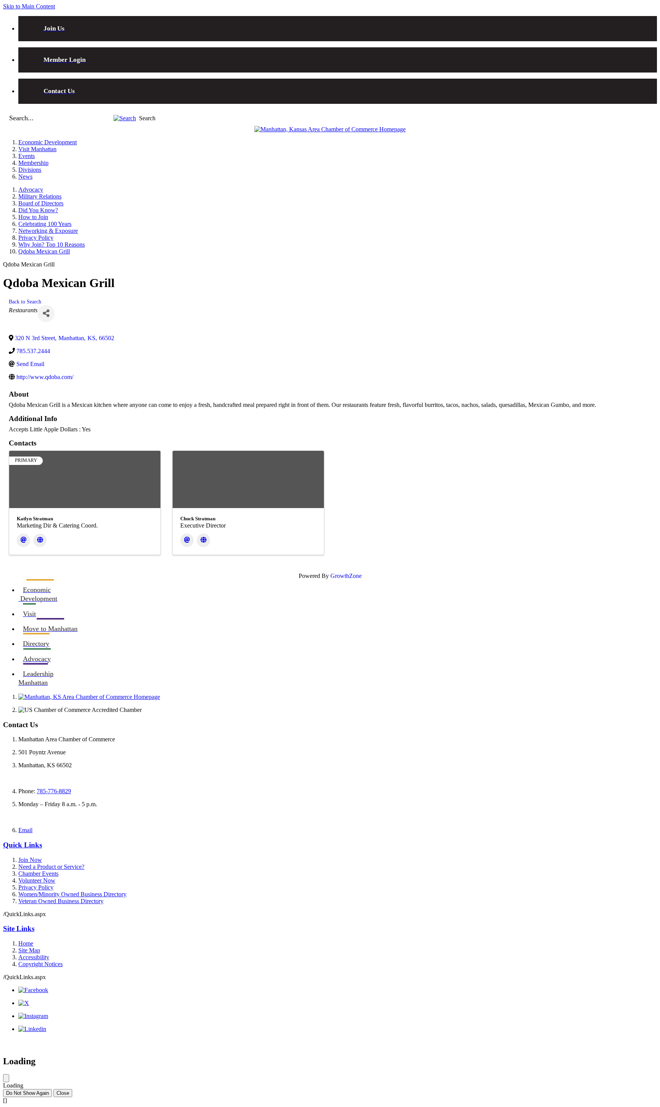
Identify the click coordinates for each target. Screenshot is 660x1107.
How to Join (33, 217)
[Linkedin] (32, 1029)
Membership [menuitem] (33, 163)
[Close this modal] (6, 1078)
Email (25, 830)
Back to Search (25, 302)
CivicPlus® (643, 1043)
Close (63, 1093)
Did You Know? (38, 210)
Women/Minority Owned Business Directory (72, 894)
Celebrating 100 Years (44, 224)
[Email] (23, 540)
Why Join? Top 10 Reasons (51, 244)
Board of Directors (40, 203)
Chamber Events (38, 873)
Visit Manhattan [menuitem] (37, 149)
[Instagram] (33, 1016)
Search (147, 118)
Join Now (30, 860)
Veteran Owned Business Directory (61, 901)
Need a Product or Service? (51, 866)
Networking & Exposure (48, 231)
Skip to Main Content (29, 6)
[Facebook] (33, 990)
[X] (23, 1003)
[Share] (46, 313)
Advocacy (30, 189)
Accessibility (33, 957)
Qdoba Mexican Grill (44, 251)
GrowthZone (346, 576)
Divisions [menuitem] (29, 169)
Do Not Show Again (27, 1093)
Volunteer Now (36, 880)
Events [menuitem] (26, 156)
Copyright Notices (40, 964)
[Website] (40, 540)
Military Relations (39, 196)
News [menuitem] (25, 176)
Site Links (18, 929)
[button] (124, 118)
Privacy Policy (35, 237)
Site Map (29, 950)
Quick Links (22, 845)
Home (25, 943)
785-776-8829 (54, 791)
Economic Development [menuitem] (47, 142)
